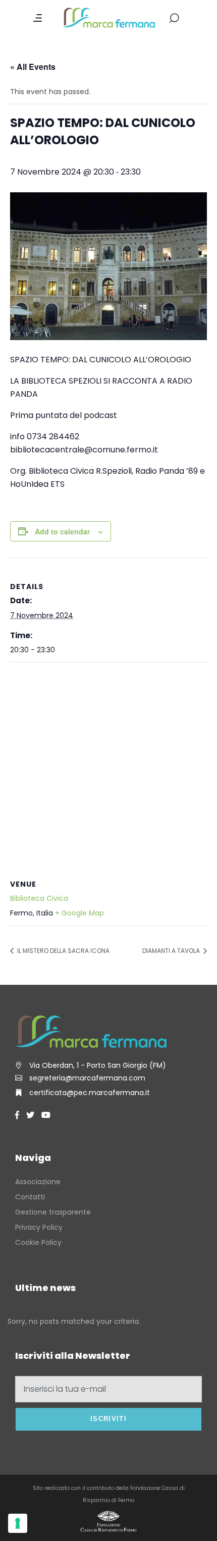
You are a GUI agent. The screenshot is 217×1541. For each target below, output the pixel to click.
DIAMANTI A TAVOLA (171, 950)
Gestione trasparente (53, 1212)
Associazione (38, 1182)
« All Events (33, 66)
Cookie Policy (38, 1242)
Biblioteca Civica (39, 898)
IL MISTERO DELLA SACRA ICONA (63, 950)
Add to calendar (62, 531)
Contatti (30, 1197)
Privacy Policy (39, 1227)
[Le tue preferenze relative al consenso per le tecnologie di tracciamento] (17, 1523)
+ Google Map (79, 913)
